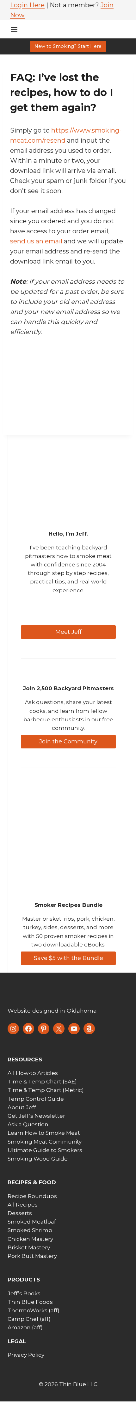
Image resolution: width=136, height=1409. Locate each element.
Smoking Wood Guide (38, 1159)
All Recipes (23, 1205)
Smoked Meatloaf (32, 1222)
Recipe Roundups (32, 1196)
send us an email (36, 241)
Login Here (27, 5)
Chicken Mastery (30, 1239)
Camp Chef (23, 1319)
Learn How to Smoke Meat (44, 1133)
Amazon (19, 1327)
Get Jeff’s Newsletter (36, 1116)
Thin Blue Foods (30, 1302)
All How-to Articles (33, 1073)
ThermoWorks (27, 1310)
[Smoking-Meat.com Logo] (55, 991)
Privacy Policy (26, 1355)
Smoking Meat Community (45, 1142)
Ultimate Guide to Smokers (45, 1150)
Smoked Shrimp (30, 1230)
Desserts (20, 1213)
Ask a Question (28, 1124)
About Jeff (22, 1107)
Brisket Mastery (29, 1247)
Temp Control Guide (36, 1099)
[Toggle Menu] (14, 29)
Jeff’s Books (24, 1293)
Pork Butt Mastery (32, 1256)
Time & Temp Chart (34, 1081)
